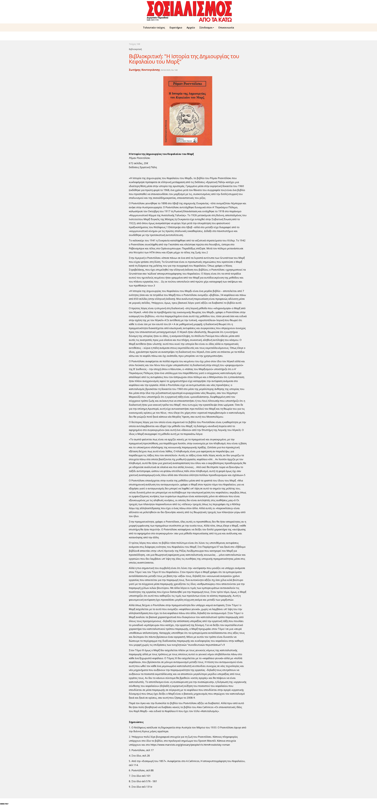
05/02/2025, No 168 (169, 70)
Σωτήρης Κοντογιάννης (144, 69)
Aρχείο (191, 27)
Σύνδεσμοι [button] (206, 27)
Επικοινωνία (226, 27)
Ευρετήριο (176, 27)
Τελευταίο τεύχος (154, 27)
